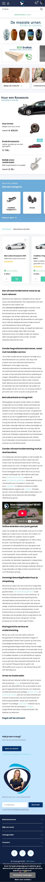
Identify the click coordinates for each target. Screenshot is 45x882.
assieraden (23, 703)
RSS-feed (30, 861)
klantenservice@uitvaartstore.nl (12, 754)
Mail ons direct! (11, 748)
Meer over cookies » (23, 879)
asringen (30, 706)
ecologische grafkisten (15, 480)
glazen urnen (32, 692)
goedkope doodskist (15, 477)
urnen (17, 683)
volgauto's (10, 486)
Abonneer (36, 805)
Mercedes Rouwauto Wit (15, 256)
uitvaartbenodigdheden (24, 592)
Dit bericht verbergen (22, 875)
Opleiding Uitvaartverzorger (28, 670)
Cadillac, (28, 489)
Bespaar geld (8, 218)
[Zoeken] (41, 9)
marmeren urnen (9, 695)
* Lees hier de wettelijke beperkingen (15, 810)
